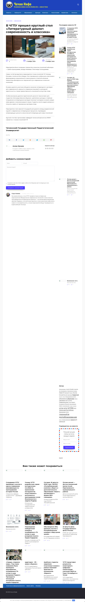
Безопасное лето (72, 280)
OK (73, 600)
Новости (8, 12)
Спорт (60, 405)
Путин (69, 402)
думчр (60, 419)
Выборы (75, 391)
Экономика (62, 412)
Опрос (75, 398)
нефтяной (62, 421)
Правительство (63, 402)
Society (72, 389)
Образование (28, 12)
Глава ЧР (61, 392)
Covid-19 (68, 389)
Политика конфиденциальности (15, 585)
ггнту (67, 412)
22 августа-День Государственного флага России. (69, 528)
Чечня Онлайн (55, 12)
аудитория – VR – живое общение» (31, 563)
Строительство (65, 405)
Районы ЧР (18, 12)
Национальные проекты (70, 396)
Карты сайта (30, 585)
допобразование (68, 417)
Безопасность (71, 391)
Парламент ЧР (63, 400)
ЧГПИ (61, 408)
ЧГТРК (71, 408)
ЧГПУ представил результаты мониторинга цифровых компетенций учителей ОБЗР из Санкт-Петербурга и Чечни (70, 568)
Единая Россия (63, 394)
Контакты (74, 12)
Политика (45, 12)
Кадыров (75, 395)
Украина (74, 405)
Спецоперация (72, 404)
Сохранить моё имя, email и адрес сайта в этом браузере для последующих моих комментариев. (28, 183)
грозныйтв (64, 414)
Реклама (38, 585)
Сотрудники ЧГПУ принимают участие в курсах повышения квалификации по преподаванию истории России (72, 32)
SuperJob (76, 389)
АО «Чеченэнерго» (63, 391)
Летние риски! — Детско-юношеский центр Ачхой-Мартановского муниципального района (73, 183)
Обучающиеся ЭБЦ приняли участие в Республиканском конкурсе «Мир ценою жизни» (52, 530)
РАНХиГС (73, 402)
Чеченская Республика (66, 410)
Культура (37, 12)
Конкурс (60, 396)
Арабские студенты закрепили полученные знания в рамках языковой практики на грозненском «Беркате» (51, 567)
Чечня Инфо (22, 3)
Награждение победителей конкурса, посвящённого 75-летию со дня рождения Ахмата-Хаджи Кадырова (32, 532)
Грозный (66, 392)
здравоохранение (66, 419)
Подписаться (69, 447)
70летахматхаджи (62, 389)
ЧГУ (75, 408)
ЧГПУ (8, 135)
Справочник (64, 12)
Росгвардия (62, 404)
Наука (64, 396)
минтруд (74, 419)
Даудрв (75, 392)
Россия (67, 404)
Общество (70, 398)
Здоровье (70, 394)
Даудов (70, 392)
